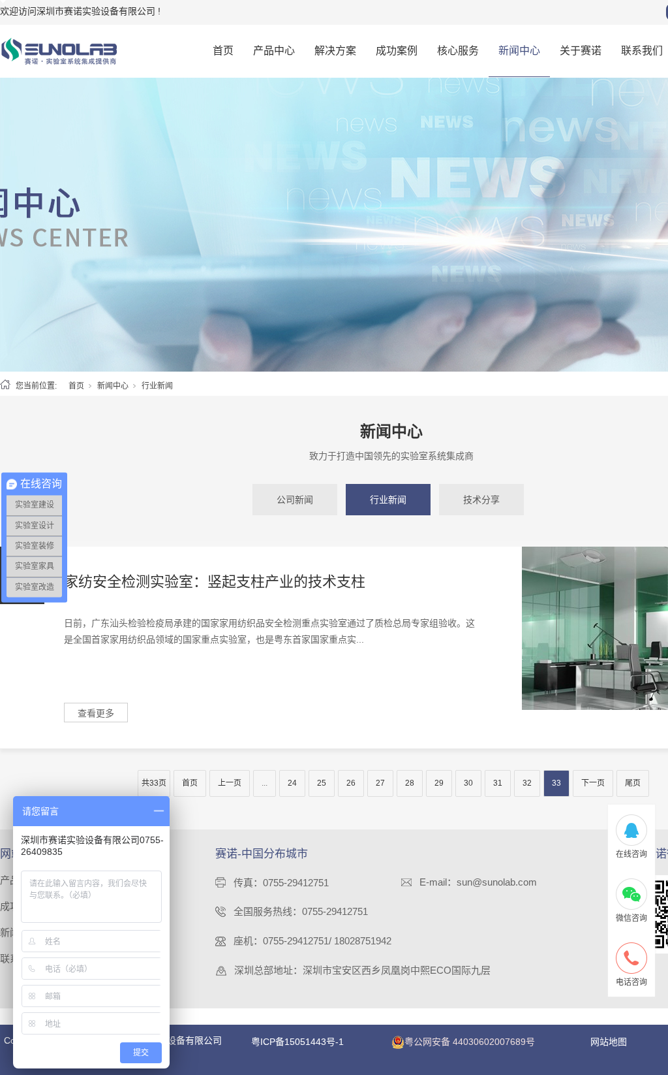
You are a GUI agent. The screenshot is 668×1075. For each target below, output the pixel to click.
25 (321, 783)
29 (439, 783)
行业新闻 (388, 499)
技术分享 (481, 499)
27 (380, 783)
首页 (223, 50)
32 (527, 783)
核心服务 (458, 50)
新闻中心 (519, 50)
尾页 (633, 783)
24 (292, 783)
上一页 (229, 783)
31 (497, 783)
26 (351, 783)
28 (409, 783)
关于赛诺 (580, 50)
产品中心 (274, 50)
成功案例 (397, 50)
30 (468, 783)
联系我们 (642, 50)
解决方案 (335, 50)
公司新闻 (295, 499)
